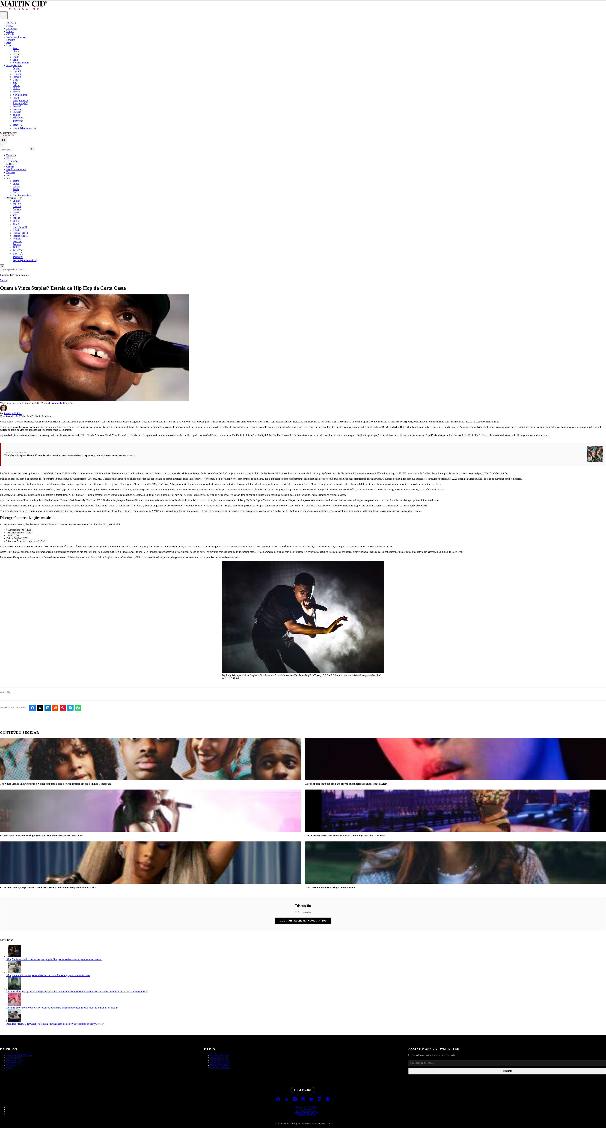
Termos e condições (306, 1107)
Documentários (13, 991)
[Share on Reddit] (55, 708)
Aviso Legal (306, 1109)
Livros (16, 51)
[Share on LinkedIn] (48, 708)
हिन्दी (15, 82)
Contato (9, 1068)
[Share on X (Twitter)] (40, 708)
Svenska (17, 112)
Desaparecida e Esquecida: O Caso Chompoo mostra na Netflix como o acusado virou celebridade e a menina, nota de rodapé (84, 991)
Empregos (10, 1065)
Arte (8, 42)
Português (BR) (14, 65)
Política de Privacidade (306, 1113)
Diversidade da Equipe (220, 1068)
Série (8, 959)
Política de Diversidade (220, 1060)
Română (17, 106)
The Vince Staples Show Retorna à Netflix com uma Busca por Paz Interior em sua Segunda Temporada (55, 783)
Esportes (10, 40)
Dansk (16, 79)
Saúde (16, 57)
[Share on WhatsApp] (78, 708)
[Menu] (4, 15)
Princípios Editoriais (219, 1055)
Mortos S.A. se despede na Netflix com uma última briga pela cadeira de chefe (51, 975)
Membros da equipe (15, 1060)
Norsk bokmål (20, 94)
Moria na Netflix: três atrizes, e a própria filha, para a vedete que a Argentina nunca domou (57, 959)
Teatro (16, 48)
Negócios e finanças (16, 37)
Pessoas (16, 54)
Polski (16, 97)
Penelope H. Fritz (13, 413)
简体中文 (18, 121)
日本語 (16, 88)
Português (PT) (20, 100)
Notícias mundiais (21, 62)
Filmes (9, 25)
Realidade (11, 1023)
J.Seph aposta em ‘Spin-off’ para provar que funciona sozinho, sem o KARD (346, 783)
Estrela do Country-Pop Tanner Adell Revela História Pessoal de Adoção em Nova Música (48, 887)
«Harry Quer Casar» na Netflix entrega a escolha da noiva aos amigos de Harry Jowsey (60, 1023)
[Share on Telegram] (70, 708)
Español (17, 71)
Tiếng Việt (18, 117)
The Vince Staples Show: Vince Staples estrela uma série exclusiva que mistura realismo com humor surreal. (70, 455)
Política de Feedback (219, 1065)
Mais (8, 45)
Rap (9, 692)
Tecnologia (11, 28)
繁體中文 (18, 125)
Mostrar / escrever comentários (303, 920)
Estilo (15, 59)
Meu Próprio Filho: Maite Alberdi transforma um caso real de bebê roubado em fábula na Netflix (70, 1007)
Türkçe (16, 114)
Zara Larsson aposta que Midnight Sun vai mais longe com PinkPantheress (345, 835)
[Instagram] (303, 1099)
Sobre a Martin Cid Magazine (19, 1055)
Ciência (10, 34)
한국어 (16, 91)
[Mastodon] (319, 1099)
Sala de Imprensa (14, 1057)
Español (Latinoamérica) (25, 128)
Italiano (16, 85)
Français (17, 76)
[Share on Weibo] (63, 708)
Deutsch (17, 74)
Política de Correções (219, 1063)
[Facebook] (278, 1099)
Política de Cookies (306, 1111)
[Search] (3, 140)
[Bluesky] (311, 1099)
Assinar (507, 1071)
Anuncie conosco (13, 1063)
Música (10, 31)
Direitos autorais (306, 1115)
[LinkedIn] (295, 1099)
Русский (17, 109)
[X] (286, 1099)
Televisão (11, 22)
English (16, 68)
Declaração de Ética (219, 1057)
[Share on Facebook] (32, 708)
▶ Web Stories (303, 1090)
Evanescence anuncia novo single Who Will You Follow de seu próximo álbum (41, 835)
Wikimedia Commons (62, 403)
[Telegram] (328, 1099)
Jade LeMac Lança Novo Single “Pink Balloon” (330, 887)
